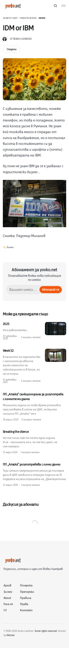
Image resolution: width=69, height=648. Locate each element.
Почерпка (26, 586)
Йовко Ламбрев (22, 39)
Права (24, 604)
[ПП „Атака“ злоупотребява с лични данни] (34, 474)
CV (5, 610)
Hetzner (11, 635)
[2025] (34, 331)
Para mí (8, 604)
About (7, 598)
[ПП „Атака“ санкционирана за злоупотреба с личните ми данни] (34, 406)
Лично (42, 18)
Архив (7, 586)
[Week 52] (34, 366)
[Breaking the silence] (34, 441)
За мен (8, 592)
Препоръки (27, 592)
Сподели (12, 49)
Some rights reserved (46, 631)
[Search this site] (55, 5)
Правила (25, 598)
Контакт (26, 610)
